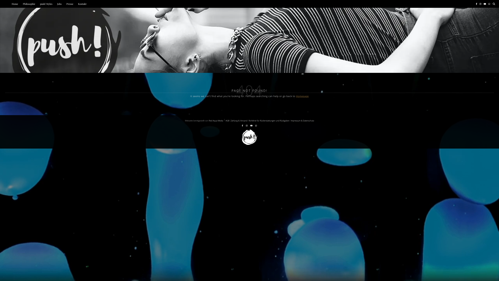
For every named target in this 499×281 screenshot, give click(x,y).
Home (15, 3)
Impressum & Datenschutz (302, 120)
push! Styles (46, 3)
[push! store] (249, 40)
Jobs (59, 3)
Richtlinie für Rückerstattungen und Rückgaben (269, 120)
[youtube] (485, 3)
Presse (69, 3)
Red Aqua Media (216, 120)
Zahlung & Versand (239, 120)
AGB (227, 120)
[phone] (489, 3)
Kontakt (82, 3)
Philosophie (29, 3)
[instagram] (481, 3)
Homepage (302, 96)
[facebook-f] (477, 3)
